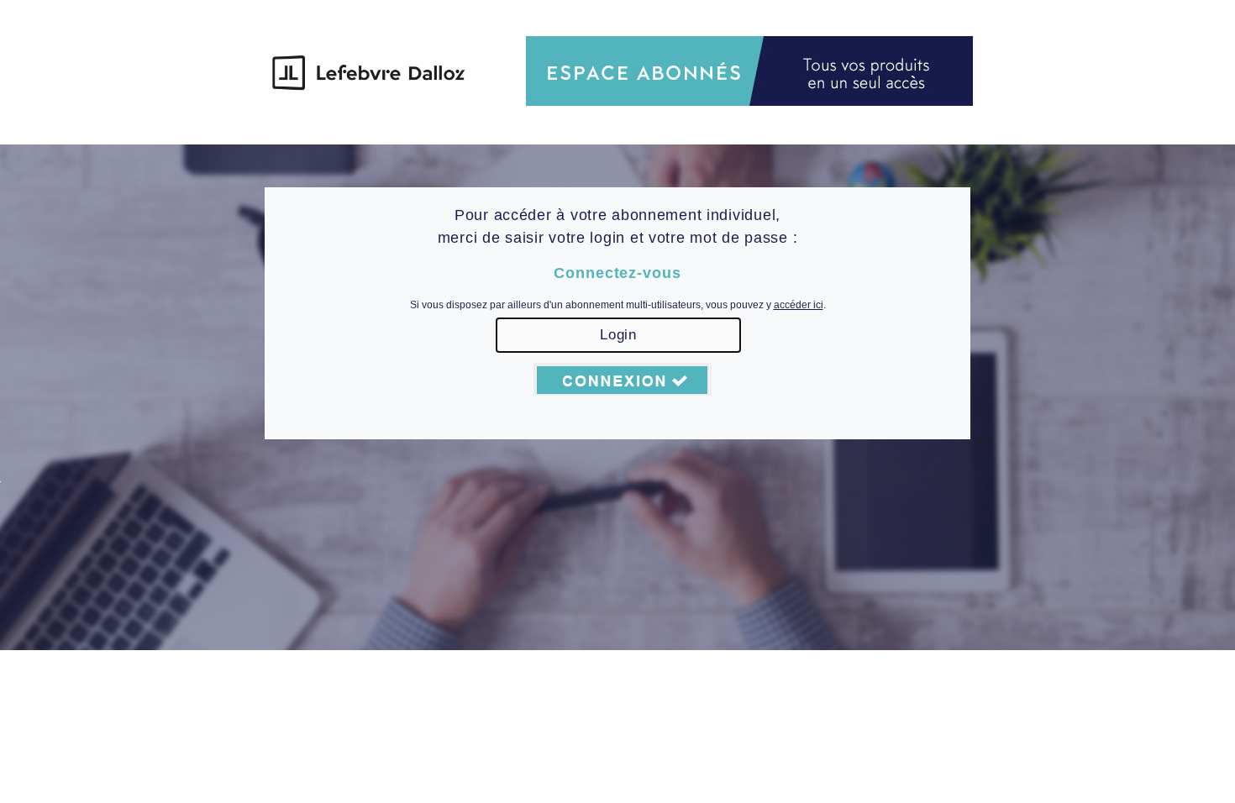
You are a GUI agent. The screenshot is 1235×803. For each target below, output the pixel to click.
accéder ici (798, 305)
